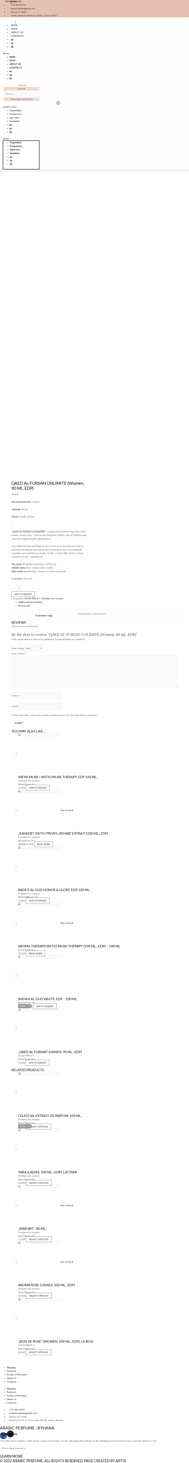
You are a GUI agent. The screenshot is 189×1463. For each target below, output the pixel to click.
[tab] (98, 602)
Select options (38, 1126)
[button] (63, 53)
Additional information (30, 602)
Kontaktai (14, 121)
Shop (14, 28)
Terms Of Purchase (17, 1374)
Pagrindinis (15, 110)
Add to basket (23, 594)
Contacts (17, 36)
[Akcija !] (39, 975)
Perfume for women (52, 598)
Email (15, 706)
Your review (18, 653)
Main (14, 25)
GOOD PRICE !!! (32, 598)
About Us (17, 32)
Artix (121, 1461)
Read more (43, 844)
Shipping (11, 1367)
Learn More (11, 1456)
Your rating (17, 648)
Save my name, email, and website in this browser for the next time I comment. (55, 715)
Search (21, 88)
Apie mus (14, 117)
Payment (11, 1371)
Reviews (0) (24, 605)
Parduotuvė (15, 114)
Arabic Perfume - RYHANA (27, 1427)
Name (15, 695)
